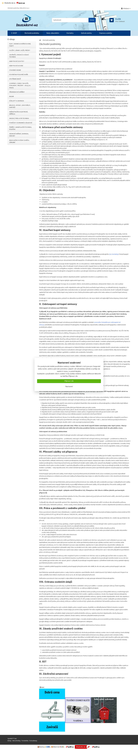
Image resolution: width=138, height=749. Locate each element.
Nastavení (69, 386)
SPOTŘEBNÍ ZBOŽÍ (15, 79)
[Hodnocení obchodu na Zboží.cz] (69, 747)
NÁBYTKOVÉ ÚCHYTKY (16, 61)
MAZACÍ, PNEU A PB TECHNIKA (19, 118)
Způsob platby (86, 33)
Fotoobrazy (33, 741)
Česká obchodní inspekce (77, 103)
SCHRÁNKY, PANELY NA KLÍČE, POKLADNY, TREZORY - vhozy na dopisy (19, 85)
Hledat (92, 20)
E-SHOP (14, 33)
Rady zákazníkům (53, 33)
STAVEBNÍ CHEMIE (15, 70)
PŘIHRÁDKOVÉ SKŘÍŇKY (17, 92)
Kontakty (70, 33)
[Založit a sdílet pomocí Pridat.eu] (44, 747)
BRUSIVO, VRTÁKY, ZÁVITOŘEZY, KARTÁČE (20, 106)
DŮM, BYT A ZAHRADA (16, 101)
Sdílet (42, 687)
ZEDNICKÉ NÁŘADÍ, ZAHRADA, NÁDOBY (19, 135)
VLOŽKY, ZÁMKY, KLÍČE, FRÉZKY (19, 50)
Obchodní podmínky (31, 33)
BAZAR (11, 96)
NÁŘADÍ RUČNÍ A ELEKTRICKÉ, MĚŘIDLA (18, 113)
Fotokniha (25, 741)
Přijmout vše (69, 381)
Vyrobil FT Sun (12, 738)
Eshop (9, 741)
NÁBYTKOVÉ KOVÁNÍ (16, 66)
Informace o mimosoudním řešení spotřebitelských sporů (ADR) (107, 106)
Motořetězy (16, 741)
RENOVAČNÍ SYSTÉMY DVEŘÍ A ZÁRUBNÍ (19, 141)
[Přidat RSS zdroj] (58, 747)
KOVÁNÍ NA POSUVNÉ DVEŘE (18, 74)
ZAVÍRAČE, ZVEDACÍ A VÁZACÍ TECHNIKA (19, 56)
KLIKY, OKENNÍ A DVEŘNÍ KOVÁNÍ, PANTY (20, 45)
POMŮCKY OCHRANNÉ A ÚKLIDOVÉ (20, 123)
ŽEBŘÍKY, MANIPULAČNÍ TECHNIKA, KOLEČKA (20, 128)
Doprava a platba (105, 33)
